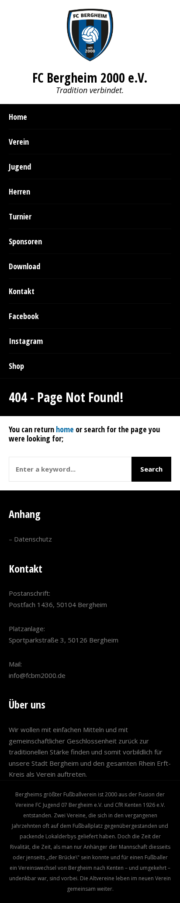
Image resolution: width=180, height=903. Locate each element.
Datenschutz (33, 539)
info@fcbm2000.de (37, 675)
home (65, 429)
